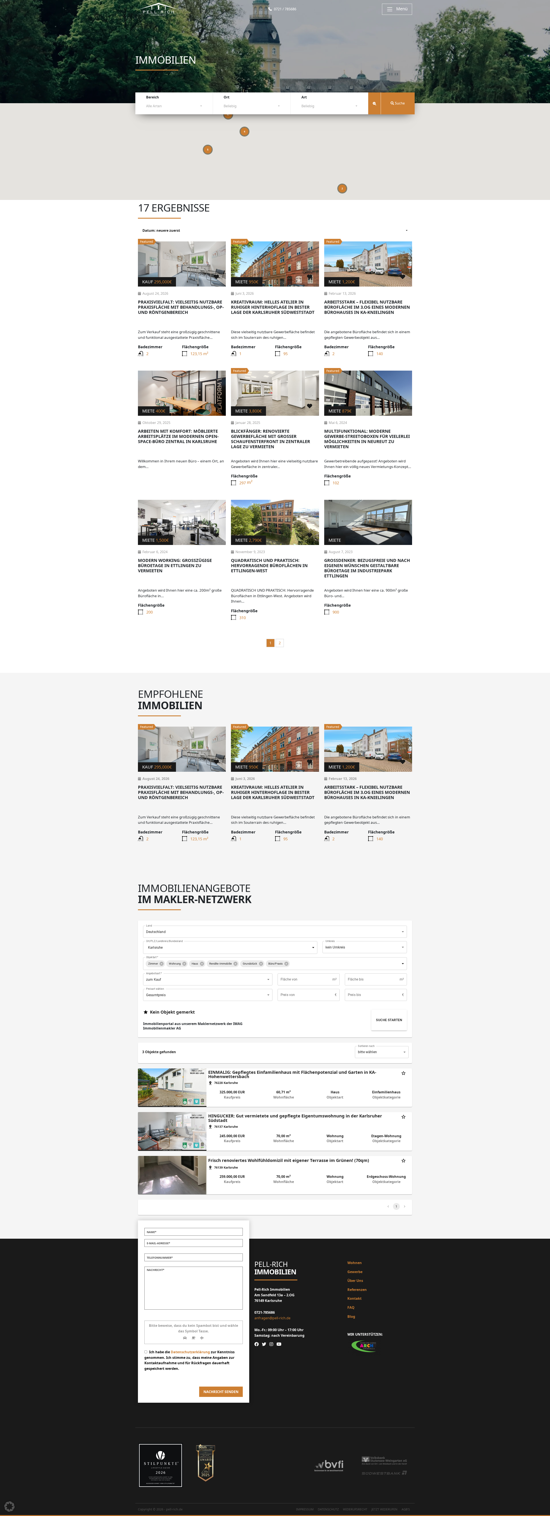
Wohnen (354, 1262)
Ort (226, 97)
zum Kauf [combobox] (153, 979)
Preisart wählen (155, 988)
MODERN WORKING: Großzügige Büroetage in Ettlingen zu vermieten (175, 565)
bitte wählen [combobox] (367, 1052)
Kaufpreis (232, 1097)
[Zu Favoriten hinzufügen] (216, 276)
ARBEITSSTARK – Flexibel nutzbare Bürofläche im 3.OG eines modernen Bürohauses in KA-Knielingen (367, 307)
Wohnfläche (283, 1097)
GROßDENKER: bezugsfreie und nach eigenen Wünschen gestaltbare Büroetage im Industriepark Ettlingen (367, 568)
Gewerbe (354, 1271)
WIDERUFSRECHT (355, 1509)
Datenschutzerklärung (190, 1352)
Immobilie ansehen (182, 264)
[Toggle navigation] (397, 9)
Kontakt (354, 1298)
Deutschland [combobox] (156, 932)
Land (149, 925)
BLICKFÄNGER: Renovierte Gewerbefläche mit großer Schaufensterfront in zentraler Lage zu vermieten (270, 439)
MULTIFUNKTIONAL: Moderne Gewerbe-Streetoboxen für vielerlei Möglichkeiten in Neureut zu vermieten (367, 439)
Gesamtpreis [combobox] (156, 995)
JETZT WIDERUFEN (384, 1509)
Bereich (152, 97)
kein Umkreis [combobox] (335, 947)
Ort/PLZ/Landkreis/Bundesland (164, 941)
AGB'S (406, 1509)
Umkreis (330, 941)
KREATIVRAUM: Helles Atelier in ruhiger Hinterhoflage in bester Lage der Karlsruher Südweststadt (273, 307)
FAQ (350, 1307)
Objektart (152, 957)
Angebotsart (154, 973)
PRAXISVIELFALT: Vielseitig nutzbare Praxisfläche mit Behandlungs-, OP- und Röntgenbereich (181, 307)
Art (304, 97)
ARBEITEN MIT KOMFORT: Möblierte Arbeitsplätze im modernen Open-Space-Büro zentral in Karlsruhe (178, 436)
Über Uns (355, 1280)
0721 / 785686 (284, 9)
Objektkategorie (386, 1097)
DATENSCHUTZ (328, 1509)
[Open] (313, 947)
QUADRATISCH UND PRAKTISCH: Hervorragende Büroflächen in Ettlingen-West (269, 565)
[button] (155, 963)
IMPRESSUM (305, 1509)
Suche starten (389, 1020)
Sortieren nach (366, 1045)
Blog (351, 1316)
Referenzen (357, 1289)
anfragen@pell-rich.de (272, 1318)
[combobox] (174, 107)
